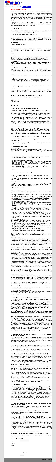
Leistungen (13, 6)
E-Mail (12, 441)
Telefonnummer (13, 443)
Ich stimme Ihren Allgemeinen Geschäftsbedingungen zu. (24, 453)
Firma (9, 6)
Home (5, 6)
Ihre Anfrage (12, 445)
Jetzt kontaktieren (26, 6)
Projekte (19, 6)
